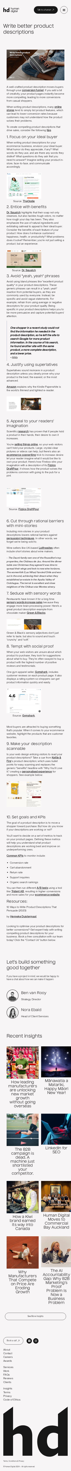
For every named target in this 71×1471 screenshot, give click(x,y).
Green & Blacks (36, 612)
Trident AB (17, 891)
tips (49, 130)
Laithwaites (46, 547)
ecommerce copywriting (21, 454)
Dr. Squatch (14, 212)
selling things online (26, 444)
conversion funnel (33, 90)
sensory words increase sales (24, 602)
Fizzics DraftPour (28, 509)
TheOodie (29, 201)
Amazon (12, 386)
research (23, 431)
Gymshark (41, 672)
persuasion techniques (20, 538)
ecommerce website (47, 894)
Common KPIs (15, 855)
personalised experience (37, 771)
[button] (64, 10)
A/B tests (42, 887)
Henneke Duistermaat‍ (23, 916)
